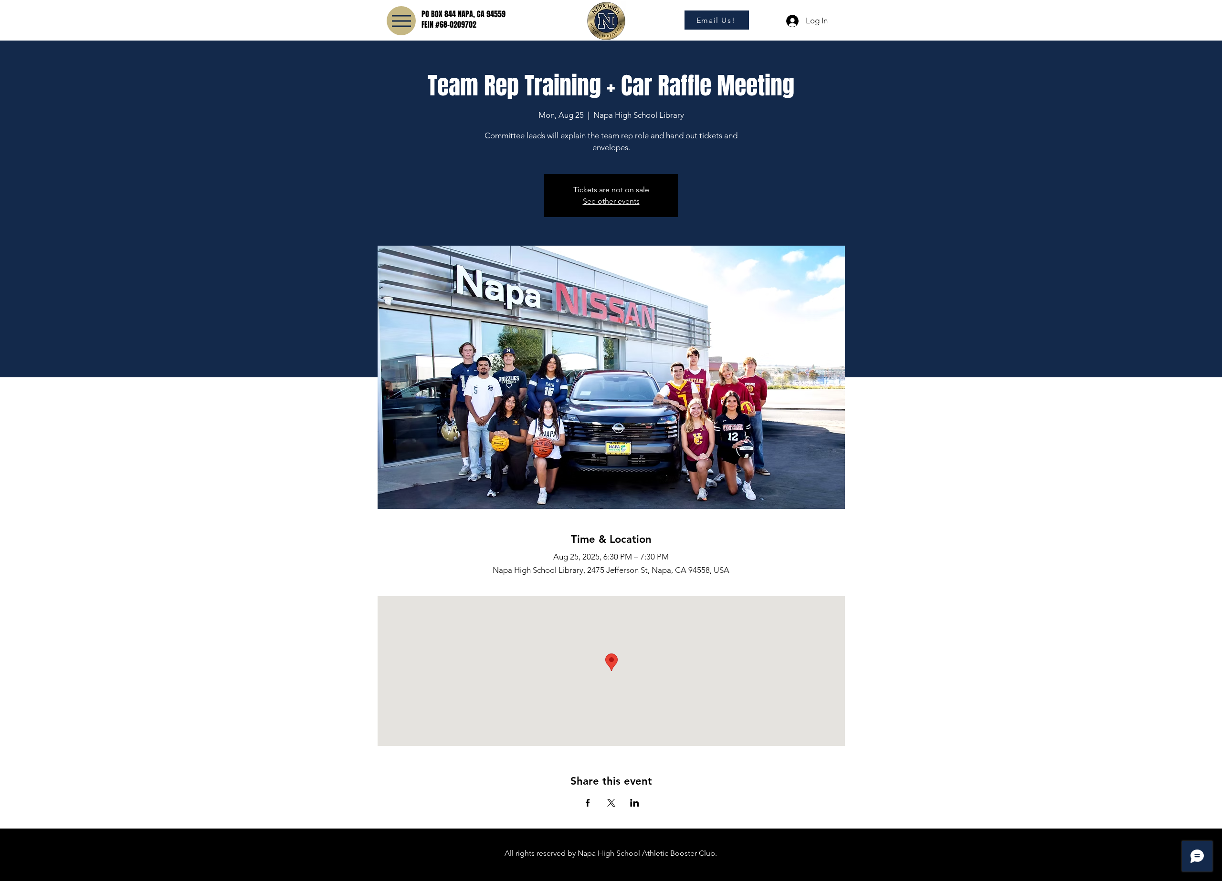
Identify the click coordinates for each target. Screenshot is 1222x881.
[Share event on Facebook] (587, 803)
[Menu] (401, 20)
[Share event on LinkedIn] (634, 803)
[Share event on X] (611, 803)
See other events (611, 201)
